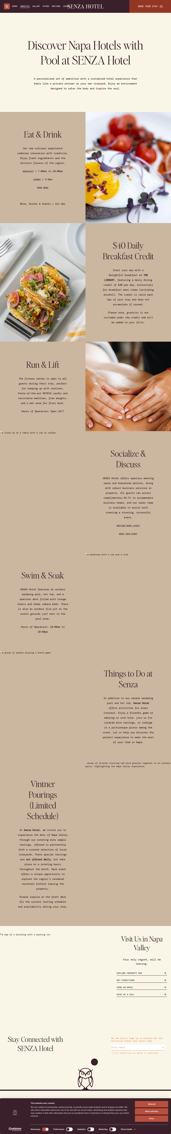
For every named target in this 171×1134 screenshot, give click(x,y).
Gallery (36, 6)
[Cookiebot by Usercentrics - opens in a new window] (15, 1129)
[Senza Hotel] (85, 6)
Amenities (25, 6)
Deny (151, 1119)
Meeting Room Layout (128, 525)
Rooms (14, 6)
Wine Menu (42, 187)
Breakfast (28, 171)
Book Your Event (128, 533)
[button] (95, 169)
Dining (66, 6)
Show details (126, 1129)
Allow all (151, 1104)
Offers (46, 6)
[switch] (69, 1129)
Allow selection (151, 1111)
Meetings (56, 6)
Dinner (37, 179)
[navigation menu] (7, 6)
